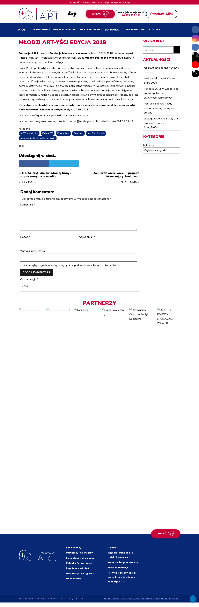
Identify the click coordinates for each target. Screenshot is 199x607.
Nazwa (25, 237)
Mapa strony (73, 578)
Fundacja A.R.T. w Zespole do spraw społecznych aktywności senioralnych (161, 93)
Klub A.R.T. (47, 133)
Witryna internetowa (32, 251)
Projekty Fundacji (65, 29)
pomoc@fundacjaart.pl (130, 12)
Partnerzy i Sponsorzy (79, 552)
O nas (22, 29)
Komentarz (27, 204)
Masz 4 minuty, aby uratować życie (37, 138)
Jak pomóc (112, 29)
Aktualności (41, 29)
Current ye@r (29, 279)
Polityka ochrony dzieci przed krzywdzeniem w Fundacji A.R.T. (122, 577)
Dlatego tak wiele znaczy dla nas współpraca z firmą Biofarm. (161, 123)
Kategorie (149, 145)
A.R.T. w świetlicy (29, 133)
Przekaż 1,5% (162, 13)
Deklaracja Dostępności (80, 573)
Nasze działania (91, 29)
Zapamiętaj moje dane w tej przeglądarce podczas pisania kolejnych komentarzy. (71, 265)
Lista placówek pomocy (80, 558)
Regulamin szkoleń (77, 568)
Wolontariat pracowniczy (123, 562)
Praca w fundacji (118, 567)
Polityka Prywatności (79, 563)
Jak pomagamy (136, 29)
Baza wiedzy (73, 547)
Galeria (112, 547)
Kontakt (154, 29)
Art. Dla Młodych (96, 133)
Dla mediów (63, 133)
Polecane (78, 133)
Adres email (87, 237)
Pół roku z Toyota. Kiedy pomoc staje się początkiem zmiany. (160, 108)
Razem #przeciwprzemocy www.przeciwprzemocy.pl (99, 2)
